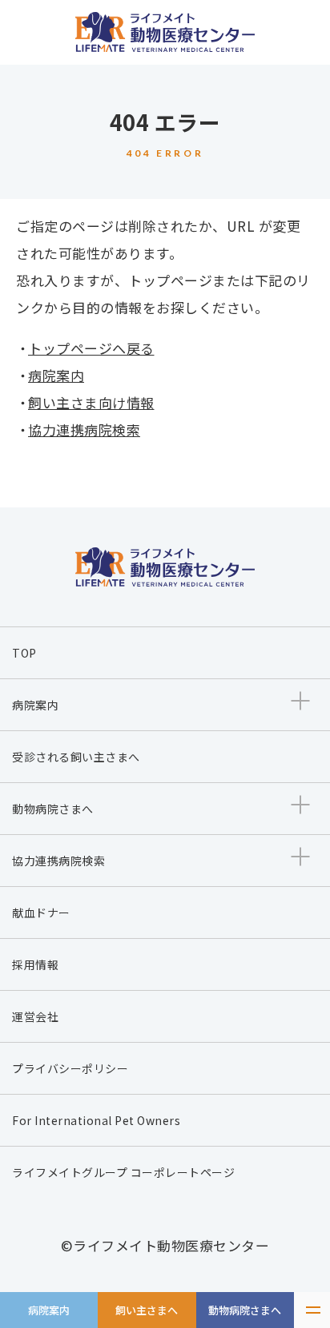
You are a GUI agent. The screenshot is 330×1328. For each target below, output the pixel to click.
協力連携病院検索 (84, 429)
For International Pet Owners (96, 1120)
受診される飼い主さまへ (76, 757)
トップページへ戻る (91, 348)
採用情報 (35, 964)
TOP (24, 653)
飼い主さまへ (146, 1310)
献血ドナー (41, 912)
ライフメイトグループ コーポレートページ (123, 1172)
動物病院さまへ (244, 1310)
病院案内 (49, 1310)
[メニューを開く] (312, 1310)
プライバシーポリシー (70, 1068)
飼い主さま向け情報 (91, 402)
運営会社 (35, 1016)
